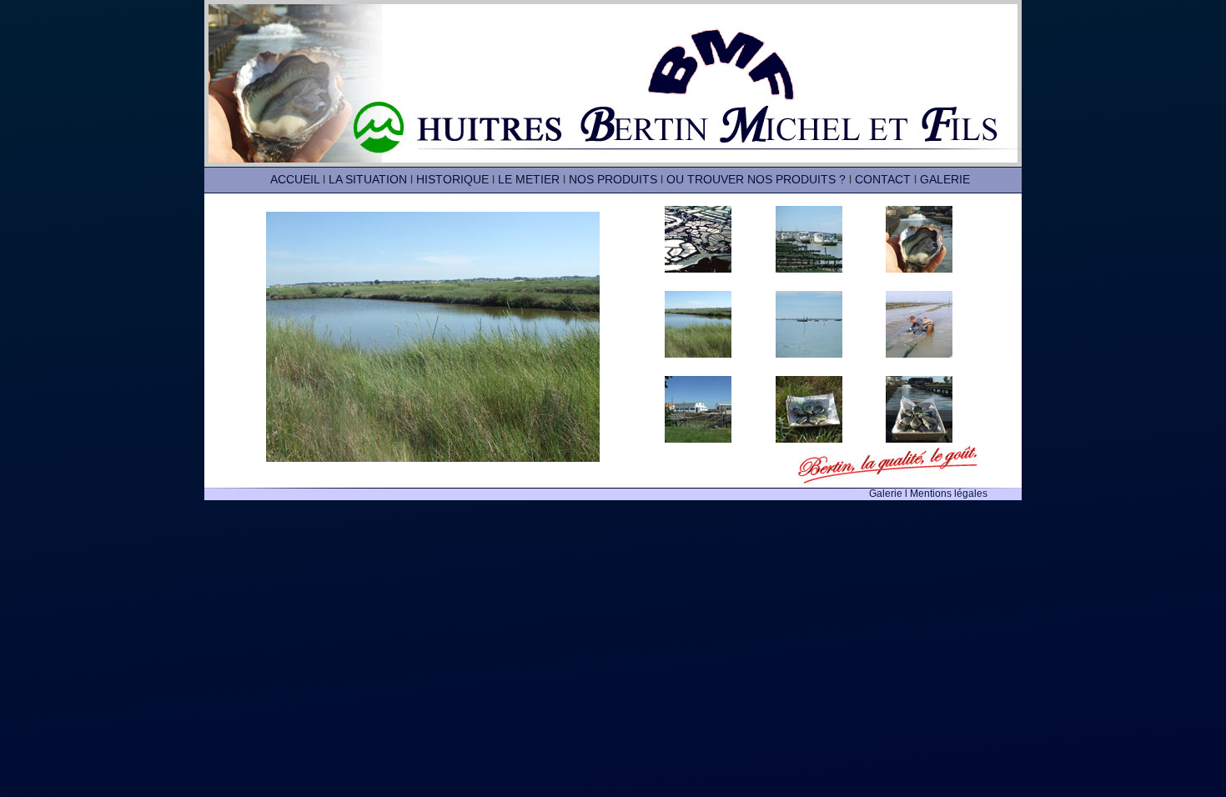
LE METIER (529, 179)
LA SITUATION (368, 179)
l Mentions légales (946, 493)
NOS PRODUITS (613, 179)
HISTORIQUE (452, 179)
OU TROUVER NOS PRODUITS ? (756, 179)
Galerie (887, 493)
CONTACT (883, 179)
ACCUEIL (294, 179)
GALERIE (945, 179)
